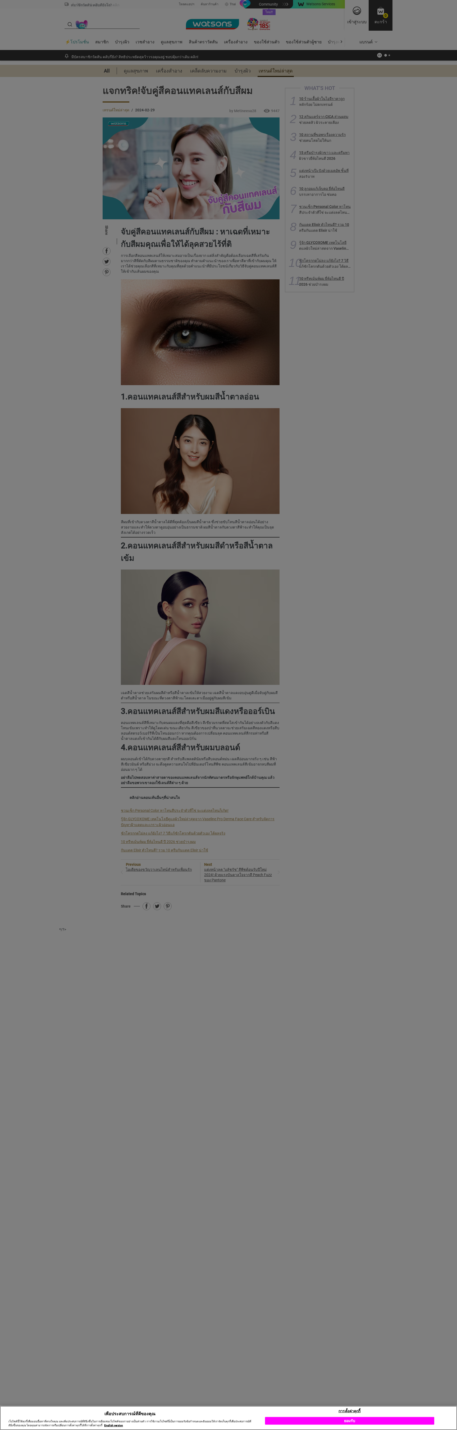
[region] (228, 1418)
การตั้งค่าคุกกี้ (349, 1411)
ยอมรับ (349, 1421)
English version (113, 1425)
